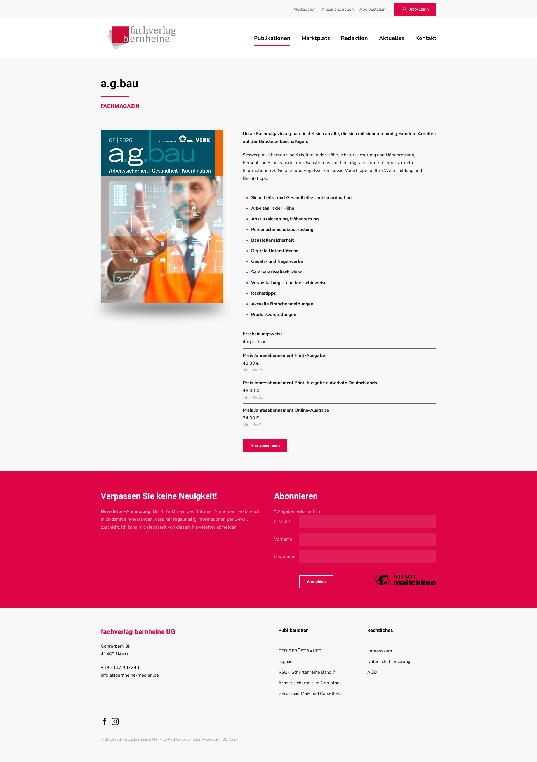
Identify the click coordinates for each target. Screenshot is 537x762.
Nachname (284, 556)
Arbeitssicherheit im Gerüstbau (310, 683)
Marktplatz (316, 38)
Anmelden (316, 582)
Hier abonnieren (265, 445)
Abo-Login (418, 9)
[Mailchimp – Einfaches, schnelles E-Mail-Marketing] (405, 581)
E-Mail (282, 522)
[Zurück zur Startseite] (141, 38)
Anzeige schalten (337, 9)
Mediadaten (304, 9)
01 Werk (230, 739)
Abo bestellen (372, 9)
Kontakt (425, 38)
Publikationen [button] (272, 38)
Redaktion (354, 38)
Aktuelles (391, 38)
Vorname (283, 539)
